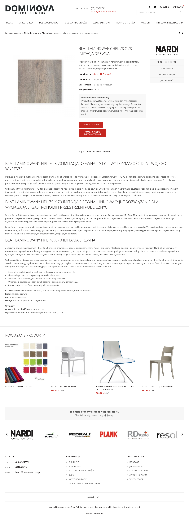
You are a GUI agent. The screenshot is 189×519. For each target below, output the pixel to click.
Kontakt (134, 462)
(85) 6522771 (98, 8)
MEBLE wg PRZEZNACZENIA (169, 22)
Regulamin (74, 466)
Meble (9, 22)
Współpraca (136, 479)
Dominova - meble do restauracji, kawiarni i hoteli (117, 507)
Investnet (99, 513)
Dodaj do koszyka (91, 125)
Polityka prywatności (81, 470)
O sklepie (73, 462)
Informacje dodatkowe (98, 151)
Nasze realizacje (77, 479)
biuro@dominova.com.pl (103, 11)
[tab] (81, 151)
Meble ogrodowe (48, 22)
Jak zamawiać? (137, 466)
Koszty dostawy (138, 470)
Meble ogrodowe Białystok (84, 483)
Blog (71, 474)
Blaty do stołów (125, 22)
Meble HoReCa (26, 22)
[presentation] (6, 435)
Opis (81, 151)
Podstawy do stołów (75, 22)
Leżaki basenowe (101, 22)
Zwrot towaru (138, 474)
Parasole (145, 22)
